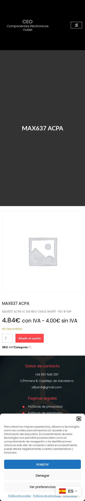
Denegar (43, 475)
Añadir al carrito (29, 338)
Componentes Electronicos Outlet (27, 28)
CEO (27, 21)
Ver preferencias (43, 487)
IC (29, 347)
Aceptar (42, 464)
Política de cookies (19, 496)
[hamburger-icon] (76, 25)
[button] (79, 419)
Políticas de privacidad (47, 496)
